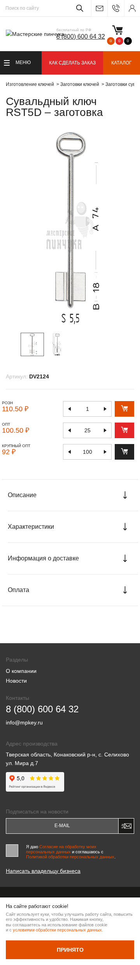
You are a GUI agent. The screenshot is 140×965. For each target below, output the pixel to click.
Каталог (121, 63)
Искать (78, 8)
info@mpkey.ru (99, 8)
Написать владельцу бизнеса (43, 871)
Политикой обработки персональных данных (70, 856)
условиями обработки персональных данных (57, 930)
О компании (21, 671)
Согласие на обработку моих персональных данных (61, 849)
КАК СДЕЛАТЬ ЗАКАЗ (72, 63)
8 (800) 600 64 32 (80, 36)
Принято (70, 950)
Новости (16, 681)
